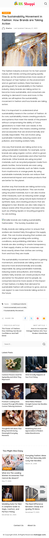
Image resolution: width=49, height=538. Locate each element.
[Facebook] (25, 318)
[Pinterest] (37, 318)
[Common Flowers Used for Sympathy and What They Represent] (13, 364)
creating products (19, 304)
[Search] (45, 3)
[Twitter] (31, 318)
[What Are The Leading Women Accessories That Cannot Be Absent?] (13, 462)
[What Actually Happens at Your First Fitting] (36, 364)
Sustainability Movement (14, 310)
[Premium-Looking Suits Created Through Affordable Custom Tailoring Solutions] (13, 391)
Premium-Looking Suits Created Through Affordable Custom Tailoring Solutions (12, 404)
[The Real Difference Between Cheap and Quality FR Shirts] (36, 493)
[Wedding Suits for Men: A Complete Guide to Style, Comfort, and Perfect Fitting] (13, 493)
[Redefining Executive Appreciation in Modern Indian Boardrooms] (36, 418)
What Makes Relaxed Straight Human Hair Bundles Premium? (36, 404)
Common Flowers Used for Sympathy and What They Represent (12, 377)
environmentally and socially (15, 307)
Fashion (6, 13)
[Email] (43, 318)
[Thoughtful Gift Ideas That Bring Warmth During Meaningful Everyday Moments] (13, 418)
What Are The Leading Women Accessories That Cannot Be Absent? (13, 475)
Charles (9, 28)
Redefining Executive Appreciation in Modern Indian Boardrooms (34, 431)
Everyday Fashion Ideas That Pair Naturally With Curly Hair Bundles (35, 458)
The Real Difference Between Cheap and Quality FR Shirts (34, 506)
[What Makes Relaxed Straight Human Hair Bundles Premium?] (36, 391)
